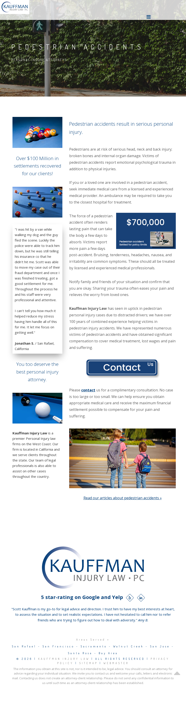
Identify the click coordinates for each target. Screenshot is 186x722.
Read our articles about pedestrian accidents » (122, 497)
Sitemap (88, 663)
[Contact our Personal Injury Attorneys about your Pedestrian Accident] (122, 368)
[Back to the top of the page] (176, 680)
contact (88, 390)
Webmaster (116, 663)
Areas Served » (93, 639)
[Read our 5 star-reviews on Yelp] (130, 598)
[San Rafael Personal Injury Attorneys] (14, 7)
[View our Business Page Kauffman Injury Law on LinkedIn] (141, 598)
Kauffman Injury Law (64, 658)
